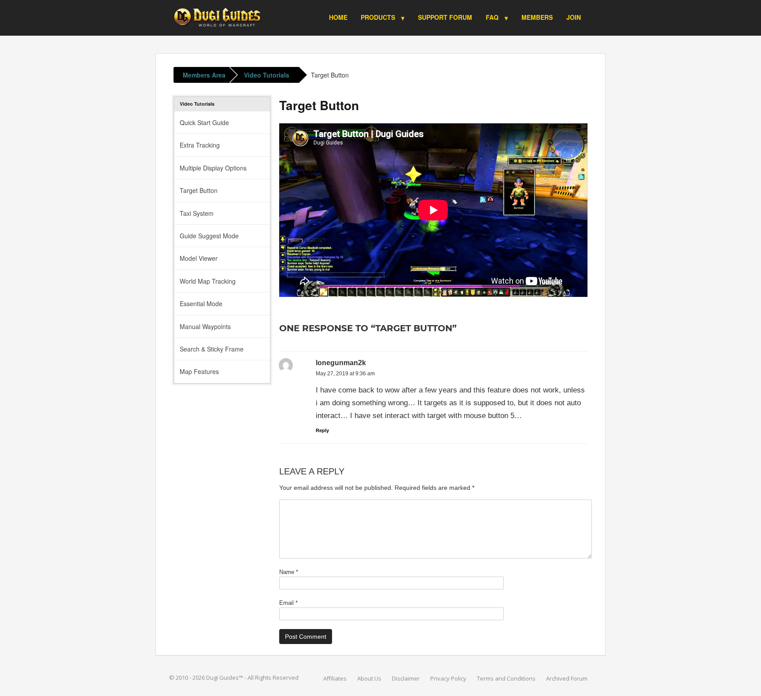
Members (537, 17)
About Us (369, 678)
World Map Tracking (208, 281)
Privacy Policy (448, 678)
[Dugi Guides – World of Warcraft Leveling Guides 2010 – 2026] (218, 14)
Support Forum (445, 17)
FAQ (492, 17)
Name (288, 572)
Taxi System (197, 213)
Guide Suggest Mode (209, 235)
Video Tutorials (266, 74)
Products (378, 17)
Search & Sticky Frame (212, 348)
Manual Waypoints (205, 326)
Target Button (330, 74)
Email (288, 603)
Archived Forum (566, 678)
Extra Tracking (200, 145)
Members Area (204, 74)
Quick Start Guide (204, 122)
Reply (322, 430)
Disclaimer (406, 678)
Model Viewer (199, 258)
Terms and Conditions (506, 678)
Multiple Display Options (213, 167)
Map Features (199, 371)
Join (573, 17)
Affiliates (335, 678)
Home (338, 17)
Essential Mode (201, 303)
